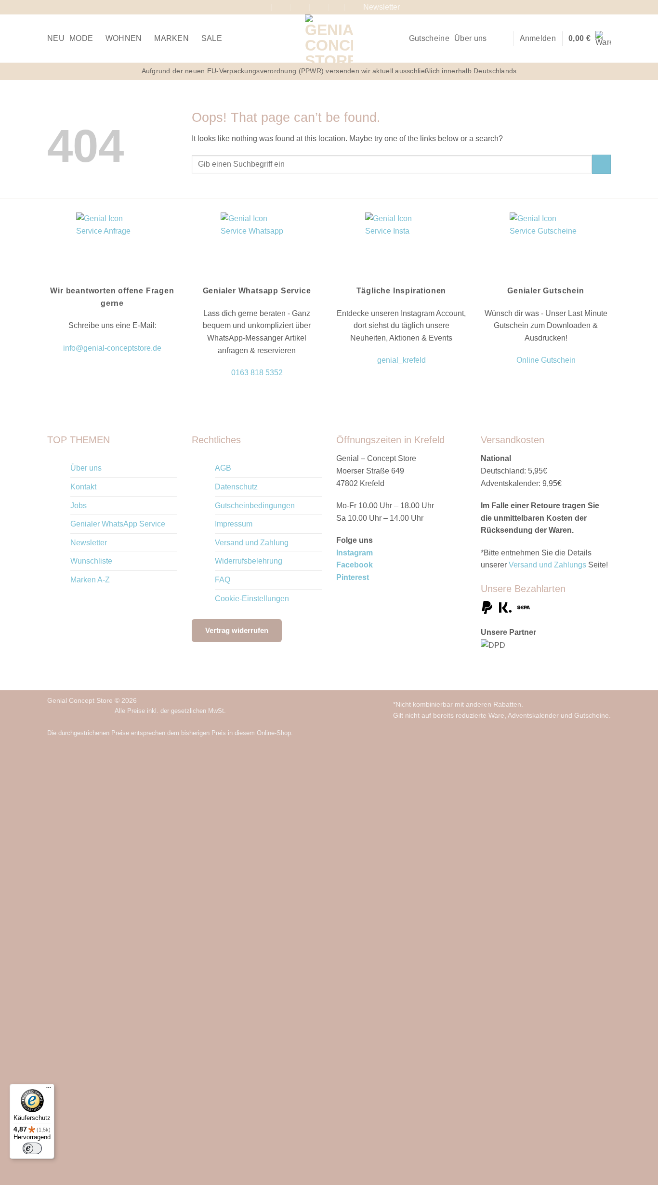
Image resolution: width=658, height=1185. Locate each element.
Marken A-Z (90, 580)
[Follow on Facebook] (597, 7)
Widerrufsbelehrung (248, 561)
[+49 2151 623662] (320, 7)
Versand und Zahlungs (547, 565)
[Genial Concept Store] (329, 38)
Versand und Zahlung (252, 543)
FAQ (222, 580)
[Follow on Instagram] (606, 7)
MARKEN (171, 38)
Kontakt (83, 487)
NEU (56, 38)
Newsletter (88, 543)
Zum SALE (198, 945)
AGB (223, 468)
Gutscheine (429, 38)
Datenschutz (236, 487)
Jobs (78, 505)
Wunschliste (91, 561)
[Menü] (48, 1089)
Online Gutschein (546, 360)
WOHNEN (123, 38)
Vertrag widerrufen (236, 630)
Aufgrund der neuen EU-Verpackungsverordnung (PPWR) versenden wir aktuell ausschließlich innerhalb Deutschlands (329, 71)
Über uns (470, 38)
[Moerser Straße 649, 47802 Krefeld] (262, 7)
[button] (503, 38)
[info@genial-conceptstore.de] (281, 7)
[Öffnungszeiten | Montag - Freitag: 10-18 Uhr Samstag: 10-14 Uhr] (300, 7)
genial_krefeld (401, 360)
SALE (211, 38)
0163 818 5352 (257, 373)
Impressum (233, 524)
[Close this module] (373, 771)
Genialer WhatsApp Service (117, 524)
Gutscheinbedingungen (255, 505)
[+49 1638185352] (338, 7)
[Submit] (601, 164)
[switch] (32, 1148)
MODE (81, 38)
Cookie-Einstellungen (252, 598)
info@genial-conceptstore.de (112, 348)
